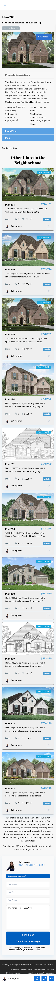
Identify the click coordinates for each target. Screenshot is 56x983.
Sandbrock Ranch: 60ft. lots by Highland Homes (40, 120)
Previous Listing (9, 148)
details (47, 219)
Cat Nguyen (25, 862)
